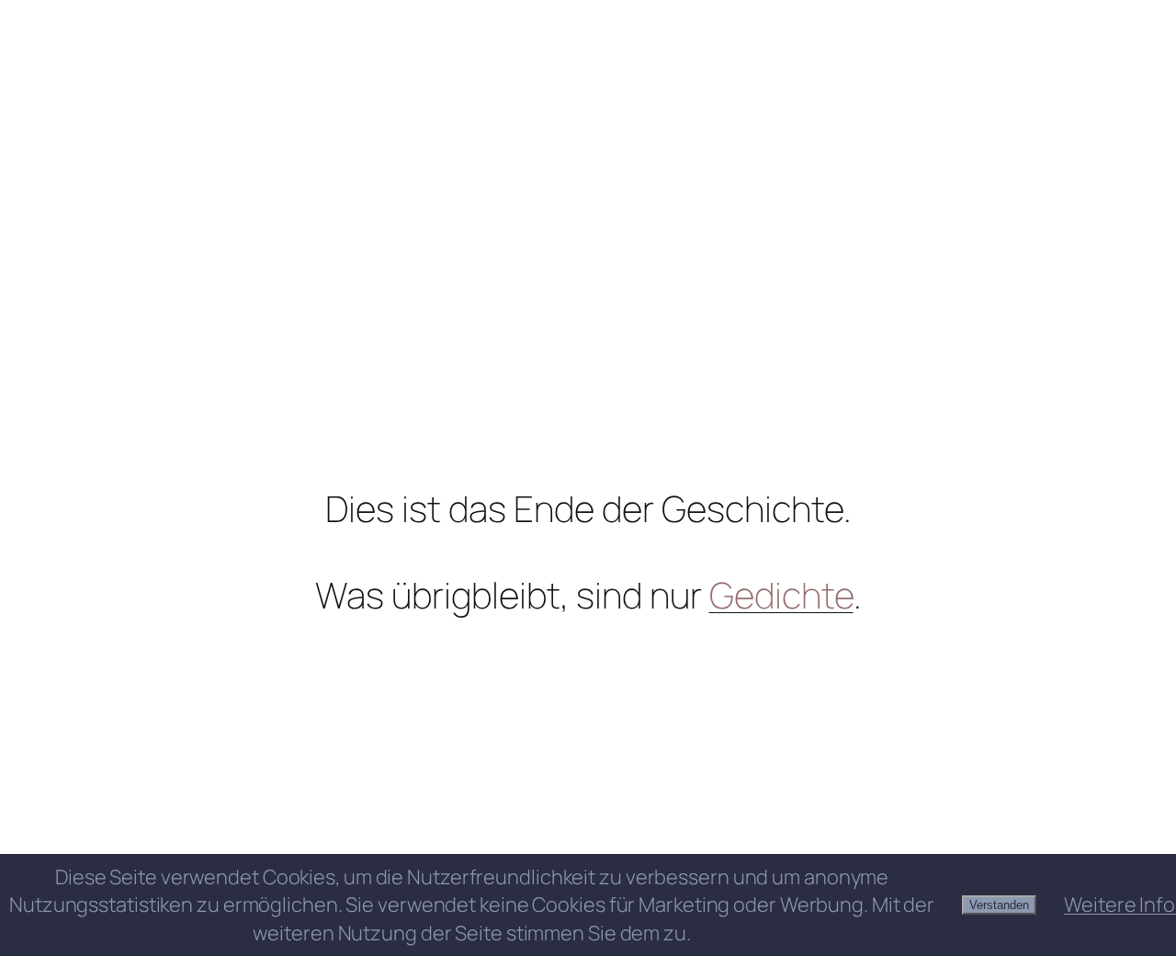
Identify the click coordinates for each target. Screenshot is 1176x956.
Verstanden (999, 905)
